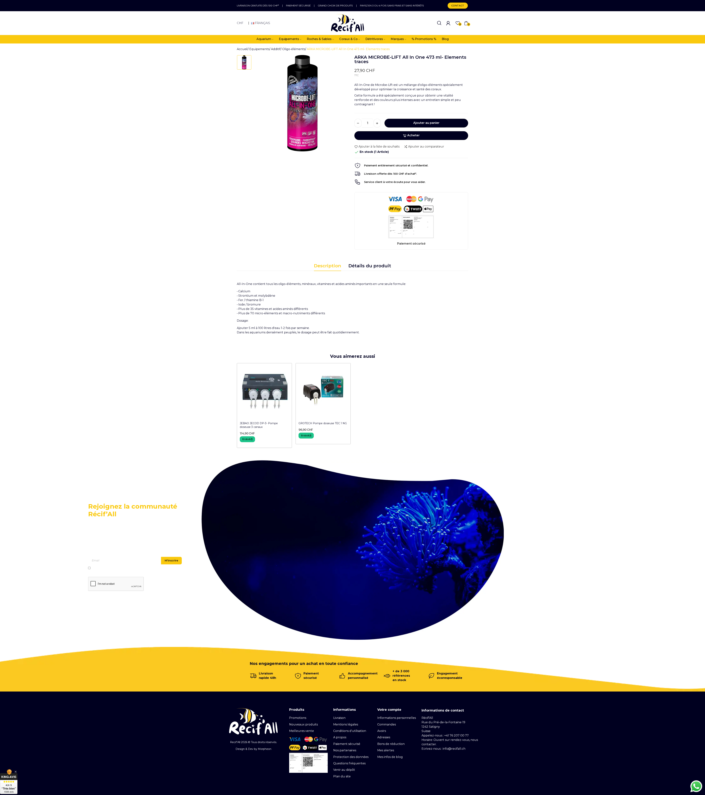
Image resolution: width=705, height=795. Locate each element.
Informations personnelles (396, 718)
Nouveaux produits (303, 724)
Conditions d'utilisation (349, 731)
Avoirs (381, 731)
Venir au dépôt (344, 770)
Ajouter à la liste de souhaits (379, 146)
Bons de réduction (391, 744)
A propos (339, 737)
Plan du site (342, 776)
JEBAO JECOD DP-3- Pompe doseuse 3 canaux (259, 425)
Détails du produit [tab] (369, 265)
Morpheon (264, 749)
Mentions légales (345, 724)
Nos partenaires (344, 750)
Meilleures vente (301, 731)
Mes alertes (385, 750)
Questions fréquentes (349, 763)
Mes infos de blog (390, 757)
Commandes (386, 724)
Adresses (383, 737)
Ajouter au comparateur (426, 146)
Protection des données (350, 757)
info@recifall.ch (454, 748)
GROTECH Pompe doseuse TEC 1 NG (323, 423)
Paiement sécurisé (298, 5)
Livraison (339, 718)
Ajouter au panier (426, 123)
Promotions (297, 718)
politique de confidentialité (125, 568)
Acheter (413, 135)
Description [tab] (327, 265)
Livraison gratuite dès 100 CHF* (258, 5)
